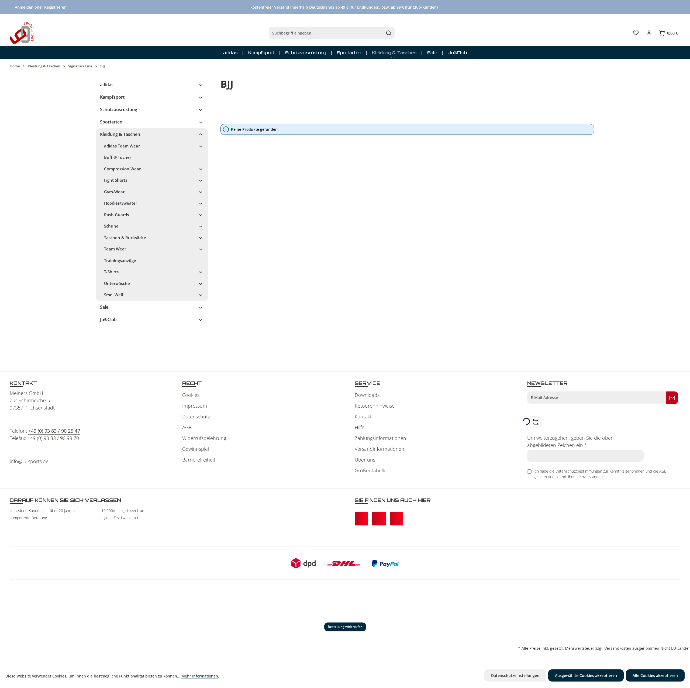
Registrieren (55, 7)
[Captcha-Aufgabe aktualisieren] (535, 422)
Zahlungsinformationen (380, 438)
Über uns (365, 459)
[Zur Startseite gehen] (22, 33)
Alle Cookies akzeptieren (655, 675)
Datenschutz (196, 416)
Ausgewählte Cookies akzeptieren (586, 675)
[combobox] (326, 33)
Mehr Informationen (199, 676)
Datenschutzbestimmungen (579, 471)
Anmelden (24, 7)
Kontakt (363, 416)
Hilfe (359, 427)
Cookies (190, 395)
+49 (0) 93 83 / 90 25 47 (54, 431)
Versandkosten (618, 648)
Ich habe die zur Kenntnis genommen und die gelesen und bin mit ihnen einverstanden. (600, 474)
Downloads (367, 395)
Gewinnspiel (195, 449)
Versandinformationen (379, 449)
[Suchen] (389, 33)
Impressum (194, 406)
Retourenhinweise (375, 406)
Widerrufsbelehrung (204, 438)
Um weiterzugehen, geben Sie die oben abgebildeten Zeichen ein (570, 441)
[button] (200, 85)
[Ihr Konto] (649, 33)
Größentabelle (371, 470)
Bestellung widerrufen (345, 626)
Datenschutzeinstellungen (515, 675)
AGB (187, 427)
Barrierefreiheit (198, 459)
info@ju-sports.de (29, 461)
